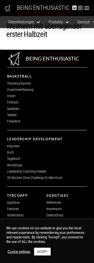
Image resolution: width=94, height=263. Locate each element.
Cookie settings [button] (19, 251)
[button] (86, 8)
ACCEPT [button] (42, 251)
